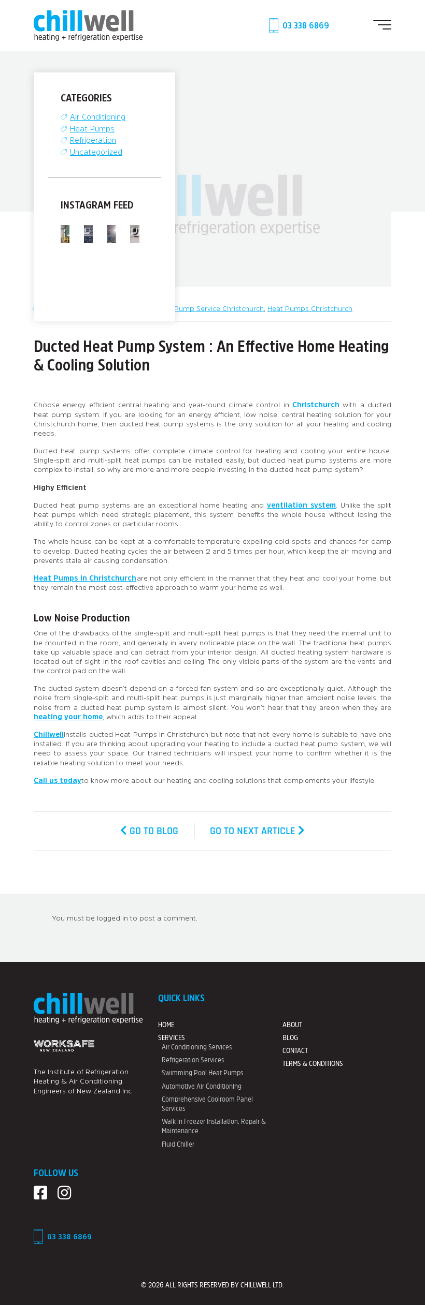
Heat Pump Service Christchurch (210, 308)
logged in (112, 918)
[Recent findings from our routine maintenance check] (88, 234)
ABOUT (292, 1024)
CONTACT (295, 1050)
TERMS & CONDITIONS (312, 1063)
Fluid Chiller (178, 1144)
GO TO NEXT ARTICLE (254, 831)
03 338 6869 (305, 25)
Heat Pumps (92, 128)
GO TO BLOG (152, 831)
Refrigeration (93, 140)
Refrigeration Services (193, 1059)
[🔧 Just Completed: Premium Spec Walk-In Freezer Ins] (134, 234)
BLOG (290, 1037)
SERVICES (171, 1037)
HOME (166, 1024)
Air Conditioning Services (197, 1046)
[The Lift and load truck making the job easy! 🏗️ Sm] (111, 234)
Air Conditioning (97, 117)
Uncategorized (96, 152)
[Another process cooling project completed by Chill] (65, 234)
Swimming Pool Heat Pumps (202, 1072)
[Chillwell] (88, 24)
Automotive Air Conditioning (202, 1086)
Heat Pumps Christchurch (309, 308)
